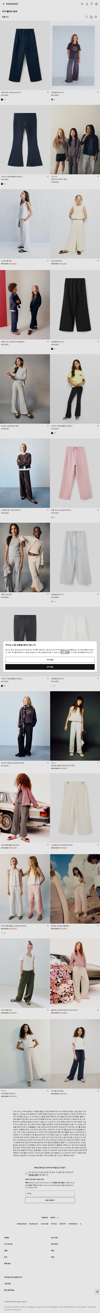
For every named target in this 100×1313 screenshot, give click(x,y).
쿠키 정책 (64, 652)
